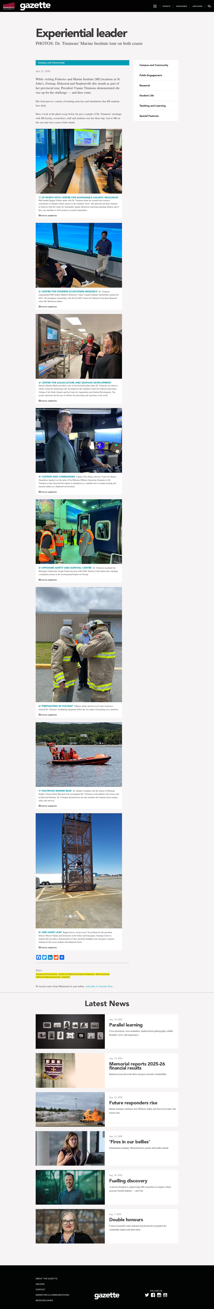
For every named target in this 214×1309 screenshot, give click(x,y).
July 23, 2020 (43, 71)
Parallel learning (126, 1025)
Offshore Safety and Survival (48, 977)
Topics (39, 970)
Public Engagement (150, 75)
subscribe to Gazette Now (98, 986)
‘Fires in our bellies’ (129, 1142)
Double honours (126, 1220)
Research (144, 85)
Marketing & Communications (52, 1295)
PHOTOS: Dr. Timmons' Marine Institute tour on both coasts (89, 43)
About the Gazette (46, 1278)
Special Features (149, 115)
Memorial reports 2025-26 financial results (137, 1066)
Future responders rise (133, 1103)
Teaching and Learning (152, 105)
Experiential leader (81, 32)
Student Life (146, 95)
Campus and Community (46, 974)
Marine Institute (102, 974)
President (66, 977)
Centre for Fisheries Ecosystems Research (76, 974)
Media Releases (44, 1300)
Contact (40, 1289)
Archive (40, 1284)
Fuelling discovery (128, 1181)
